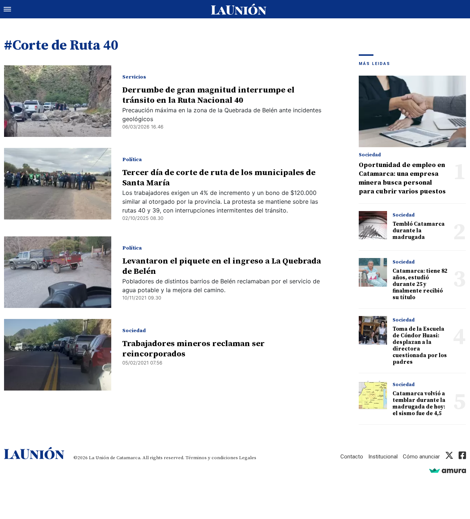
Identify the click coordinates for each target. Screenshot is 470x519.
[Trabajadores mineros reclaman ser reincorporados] (57, 355)
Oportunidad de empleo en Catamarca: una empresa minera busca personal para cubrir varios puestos (402, 178)
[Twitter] (449, 456)
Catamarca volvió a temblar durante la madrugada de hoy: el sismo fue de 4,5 (419, 403)
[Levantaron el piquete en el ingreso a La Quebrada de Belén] (57, 272)
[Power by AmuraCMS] (447, 470)
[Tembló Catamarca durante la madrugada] (373, 225)
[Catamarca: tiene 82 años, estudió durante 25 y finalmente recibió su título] (373, 272)
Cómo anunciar (421, 456)
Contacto (351, 456)
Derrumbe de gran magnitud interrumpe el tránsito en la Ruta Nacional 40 (208, 95)
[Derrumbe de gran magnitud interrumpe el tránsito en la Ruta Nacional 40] (57, 101)
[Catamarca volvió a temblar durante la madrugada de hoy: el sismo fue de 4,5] (373, 395)
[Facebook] (462, 456)
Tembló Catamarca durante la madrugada (419, 231)
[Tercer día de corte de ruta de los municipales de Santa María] (57, 183)
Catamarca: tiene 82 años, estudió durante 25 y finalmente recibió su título (420, 284)
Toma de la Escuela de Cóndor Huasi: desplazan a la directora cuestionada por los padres (420, 346)
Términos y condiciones (211, 458)
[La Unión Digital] (238, 9)
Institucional (383, 456)
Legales (247, 458)
